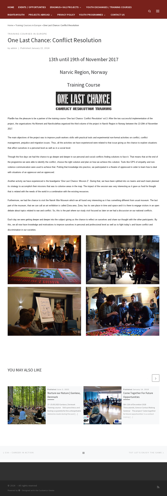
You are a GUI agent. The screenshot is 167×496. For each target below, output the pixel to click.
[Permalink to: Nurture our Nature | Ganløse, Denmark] (27, 405)
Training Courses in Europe (28, 25)
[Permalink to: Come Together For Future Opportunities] (102, 405)
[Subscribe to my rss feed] (158, 487)
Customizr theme (46, 490)
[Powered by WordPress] (19, 490)
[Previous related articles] (148, 378)
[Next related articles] (155, 378)
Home (11, 25)
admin (14, 48)
